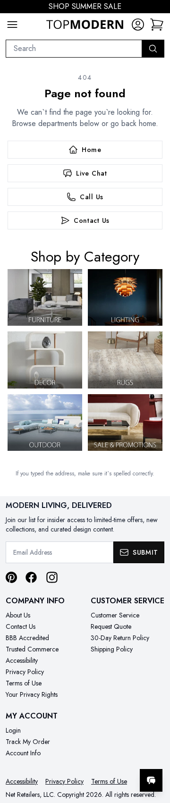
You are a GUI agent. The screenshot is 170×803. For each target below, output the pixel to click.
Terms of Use (24, 683)
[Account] (137, 24)
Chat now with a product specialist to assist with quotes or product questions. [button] (98, 755)
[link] (156, 24)
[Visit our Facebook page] (31, 577)
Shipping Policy (112, 649)
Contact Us (20, 626)
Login (13, 730)
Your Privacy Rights (32, 694)
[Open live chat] (151, 780)
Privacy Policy (25, 671)
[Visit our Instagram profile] (52, 577)
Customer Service (115, 615)
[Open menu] (12, 24)
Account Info (23, 753)
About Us (18, 615)
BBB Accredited (27, 637)
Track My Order (28, 741)
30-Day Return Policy (120, 637)
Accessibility (22, 660)
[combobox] (74, 48)
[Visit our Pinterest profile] (11, 577)
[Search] (153, 49)
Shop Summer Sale (85, 6)
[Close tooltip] (155, 751)
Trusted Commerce (32, 649)
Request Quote (111, 626)
